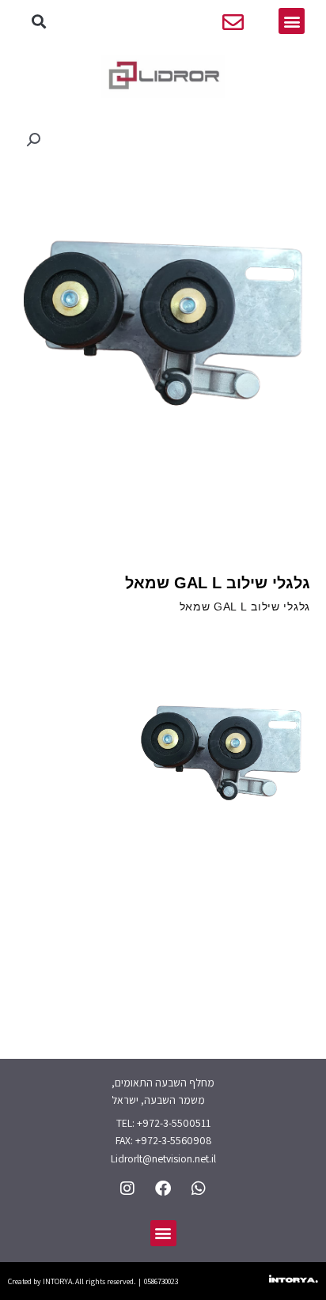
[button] (39, 21)
